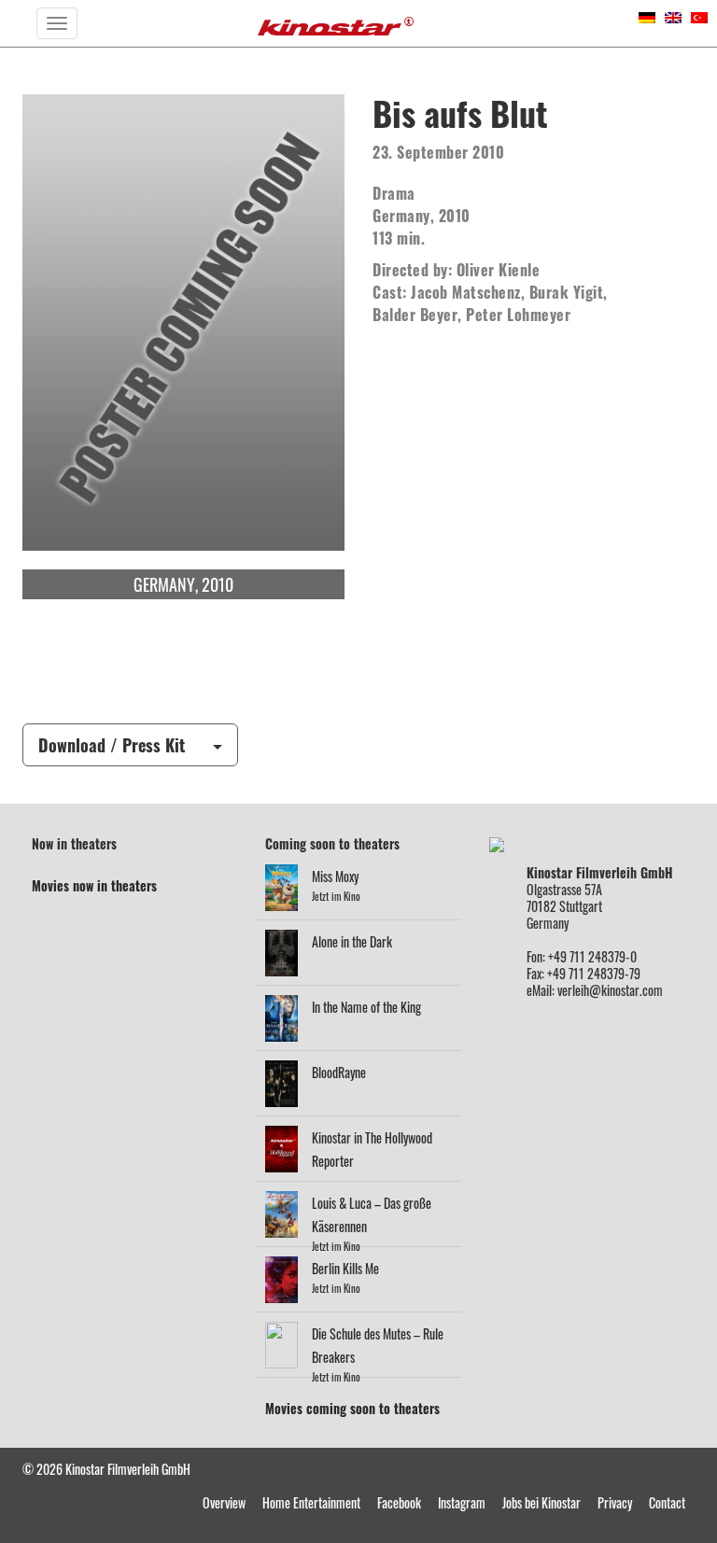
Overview (224, 1502)
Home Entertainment (311, 1502)
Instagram (461, 1502)
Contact (667, 1502)
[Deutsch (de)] (647, 15)
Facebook (399, 1502)
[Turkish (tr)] (699, 15)
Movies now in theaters (94, 885)
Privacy (615, 1502)
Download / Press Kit (111, 745)
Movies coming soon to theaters (352, 1408)
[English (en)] (673, 15)
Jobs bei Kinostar (541, 1502)
